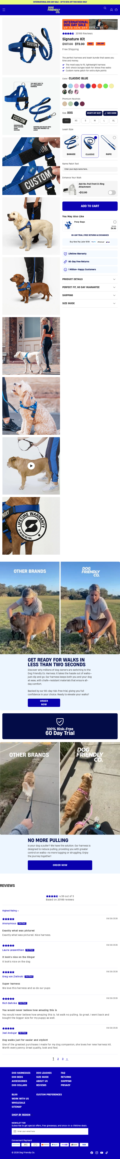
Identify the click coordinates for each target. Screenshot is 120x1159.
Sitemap (17, 1107)
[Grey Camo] (70, 91)
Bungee (73, 154)
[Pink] (76, 86)
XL (113, 121)
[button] (3, 10)
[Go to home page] (54, 9)
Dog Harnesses (21, 1073)
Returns (66, 1077)
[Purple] (82, 86)
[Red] (94, 86)
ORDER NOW (44, 703)
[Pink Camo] (76, 91)
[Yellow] (111, 86)
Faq (63, 1073)
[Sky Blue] (70, 86)
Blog (14, 1094)
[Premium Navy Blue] (76, 103)
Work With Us (20, 1098)
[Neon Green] (105, 86)
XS (76, 121)
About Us (42, 1081)
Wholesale (18, 1103)
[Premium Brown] (64, 103)
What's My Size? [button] (94, 113)
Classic (90, 154)
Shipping (66, 1081)
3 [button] (63, 1059)
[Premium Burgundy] (82, 103)
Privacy (65, 1085)
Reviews (41, 1085)
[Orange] (99, 86)
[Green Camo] (64, 91)
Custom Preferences (49, 1094)
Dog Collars (19, 1085)
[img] (8, 919)
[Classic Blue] (88, 86)
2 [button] (58, 1059)
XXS (67, 121)
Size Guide (42, 1077)
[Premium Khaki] (70, 103)
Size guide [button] (111, 113)
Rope (112, 154)
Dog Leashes (44, 1073)
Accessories (19, 1081)
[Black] (64, 86)
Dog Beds (17, 1077)
